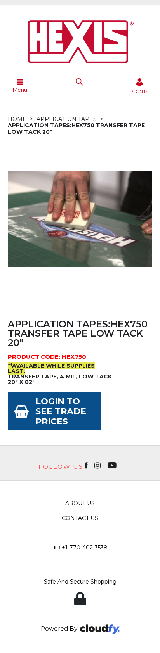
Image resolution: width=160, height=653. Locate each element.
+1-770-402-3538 (80, 547)
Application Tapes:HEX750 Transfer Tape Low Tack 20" (76, 128)
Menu (20, 89)
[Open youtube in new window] (113, 465)
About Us (80, 503)
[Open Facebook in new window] (87, 465)
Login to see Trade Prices (60, 411)
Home (17, 119)
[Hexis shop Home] (80, 65)
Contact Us (80, 518)
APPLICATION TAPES (67, 119)
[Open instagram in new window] (98, 465)
